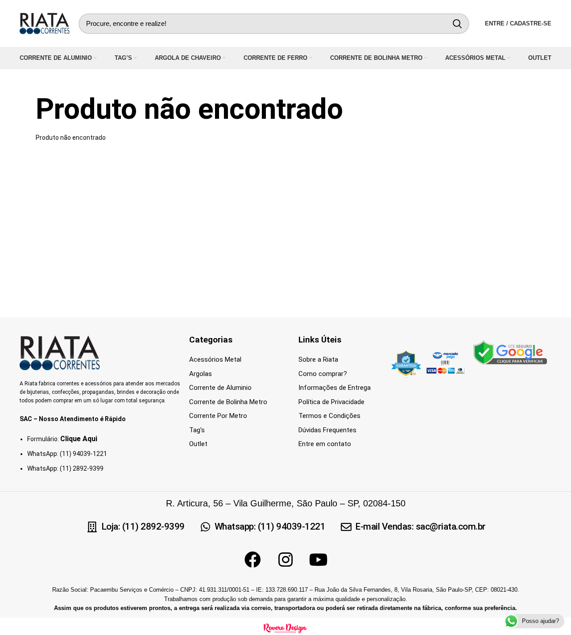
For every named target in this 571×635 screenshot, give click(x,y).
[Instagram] (285, 560)
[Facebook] (252, 560)
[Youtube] (318, 560)
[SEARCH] (457, 23)
